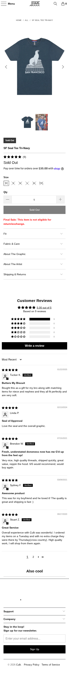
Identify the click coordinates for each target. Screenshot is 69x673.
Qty (5, 192)
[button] (18, 319)
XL (34, 183)
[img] (10, 370)
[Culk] (34, 3)
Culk (18, 664)
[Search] (55, 3)
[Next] (63, 66)
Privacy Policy (31, 664)
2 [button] (33, 556)
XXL (41, 183)
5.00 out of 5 (44, 307)
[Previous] (6, 66)
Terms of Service (51, 664)
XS (6, 183)
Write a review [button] (34, 345)
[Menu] (2, 3)
